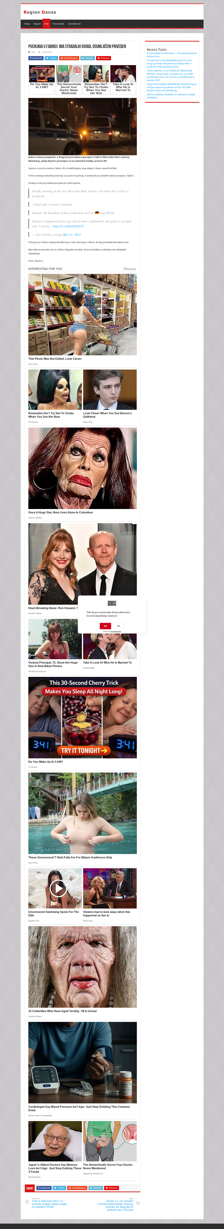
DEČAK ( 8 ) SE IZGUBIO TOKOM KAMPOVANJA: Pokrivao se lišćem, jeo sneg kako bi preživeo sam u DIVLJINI (115, 1204)
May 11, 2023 (72, 234)
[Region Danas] (40, 12)
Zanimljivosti (74, 23)
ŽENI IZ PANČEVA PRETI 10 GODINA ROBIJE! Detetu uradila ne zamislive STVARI (49, 1202)
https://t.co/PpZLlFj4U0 (68, 226)
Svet (46, 23)
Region (37, 23)
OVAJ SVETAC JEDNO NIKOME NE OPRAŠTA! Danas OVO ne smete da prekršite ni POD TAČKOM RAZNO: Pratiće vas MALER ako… (172, 87)
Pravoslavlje (58, 23)
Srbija (27, 23)
